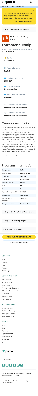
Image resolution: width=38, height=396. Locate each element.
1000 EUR (23, 192)
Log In (24, 6)
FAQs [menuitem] (3, 328)
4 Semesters (24, 195)
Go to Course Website (8, 155)
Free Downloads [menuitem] (7, 337)
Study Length (6, 195)
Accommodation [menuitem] (7, 296)
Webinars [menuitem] (5, 331)
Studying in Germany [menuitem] (8, 311)
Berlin (22, 170)
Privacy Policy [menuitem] (24, 381)
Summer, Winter (25, 173)
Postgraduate (24, 179)
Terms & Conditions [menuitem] (13, 381)
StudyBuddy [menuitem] (5, 294)
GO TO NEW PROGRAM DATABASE (24, 21)
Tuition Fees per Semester (7, 199)
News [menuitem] (3, 342)
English (22, 183)
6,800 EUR (23, 198)
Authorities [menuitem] (5, 339)
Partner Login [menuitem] (6, 271)
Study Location (7, 170)
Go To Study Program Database (19, 242)
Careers (12, 6)
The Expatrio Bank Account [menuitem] (10, 288)
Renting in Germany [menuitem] (8, 317)
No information (25, 204)
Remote (4, 189)
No (21, 186)
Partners (18, 6)
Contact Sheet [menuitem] (6, 360)
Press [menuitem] (3, 265)
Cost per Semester (8, 204)
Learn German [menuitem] (6, 299)
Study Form (5, 176)
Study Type (5, 179)
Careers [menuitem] (4, 262)
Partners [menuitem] (4, 268)
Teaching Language (8, 183)
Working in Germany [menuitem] (8, 314)
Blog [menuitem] (3, 325)
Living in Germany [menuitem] (7, 308)
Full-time (23, 176)
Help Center (5, 6)
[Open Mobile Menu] (34, 2)
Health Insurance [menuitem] (7, 285)
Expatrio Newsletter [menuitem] (8, 334)
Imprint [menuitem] (5, 381)
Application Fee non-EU (9, 192)
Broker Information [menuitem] (8, 382)
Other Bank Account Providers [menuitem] (11, 291)
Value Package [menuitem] (6, 280)
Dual (3, 186)
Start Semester (6, 173)
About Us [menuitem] (4, 260)
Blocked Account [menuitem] (7, 282)
